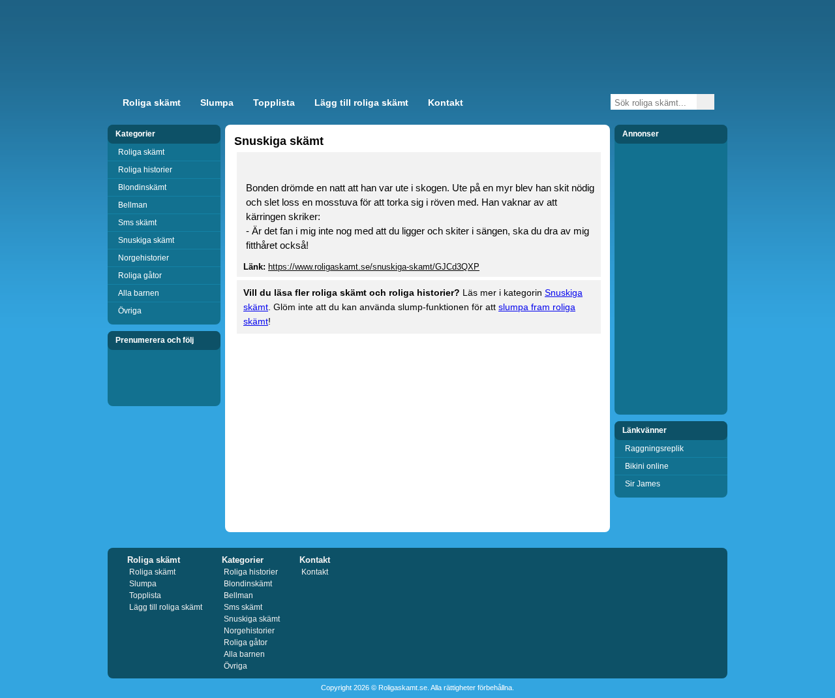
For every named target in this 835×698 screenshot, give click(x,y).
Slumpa (217, 103)
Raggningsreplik (654, 448)
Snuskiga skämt (146, 240)
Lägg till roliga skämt (361, 103)
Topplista (274, 103)
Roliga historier (145, 169)
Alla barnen (138, 293)
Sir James (642, 483)
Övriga (130, 310)
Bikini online (647, 466)
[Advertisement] (570, 54)
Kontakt (445, 103)
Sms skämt (137, 222)
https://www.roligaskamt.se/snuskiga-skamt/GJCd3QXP (373, 267)
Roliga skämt (152, 103)
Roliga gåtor (140, 275)
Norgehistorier (143, 257)
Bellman (132, 205)
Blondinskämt (142, 187)
